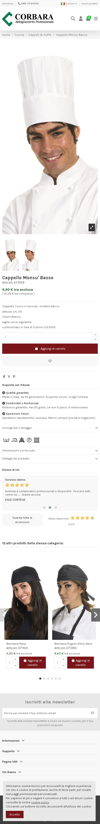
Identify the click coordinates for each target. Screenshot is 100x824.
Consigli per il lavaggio (17, 428)
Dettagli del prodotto (15, 458)
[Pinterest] (14, 376)
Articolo (7, 282)
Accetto (14, 814)
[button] (44, 507)
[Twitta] (9, 376)
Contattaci (8, 3)
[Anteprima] (44, 566)
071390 (71, 648)
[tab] (50, 428)
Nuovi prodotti (90, 3)
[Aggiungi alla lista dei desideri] (50, 361)
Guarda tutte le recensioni (22, 520)
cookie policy (40, 802)
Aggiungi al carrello (53, 348)
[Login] (81, 18)
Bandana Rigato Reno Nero (73, 643)
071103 (23, 648)
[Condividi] (4, 376)
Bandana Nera (16, 643)
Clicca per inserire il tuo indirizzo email (30, 713)
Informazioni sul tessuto (18, 450)
